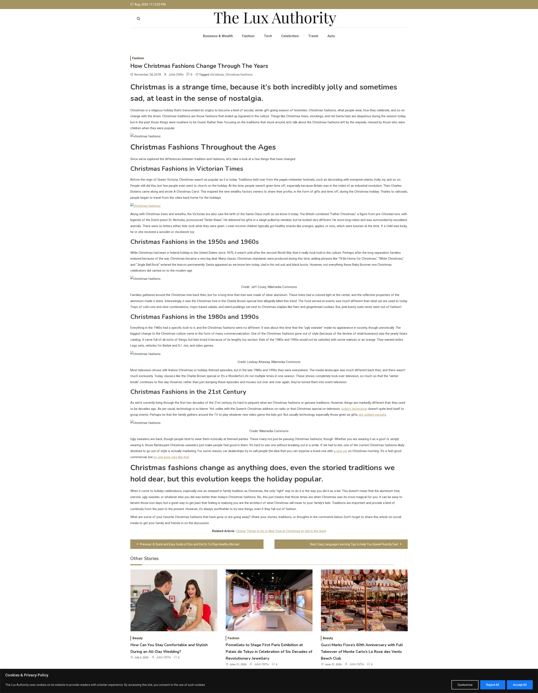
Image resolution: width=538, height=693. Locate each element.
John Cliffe (175, 74)
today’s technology (354, 409)
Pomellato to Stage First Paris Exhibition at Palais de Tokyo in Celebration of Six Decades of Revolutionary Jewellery (269, 651)
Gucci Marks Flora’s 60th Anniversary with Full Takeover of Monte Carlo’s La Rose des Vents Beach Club (362, 651)
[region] (269, 681)
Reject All (492, 684)
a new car (340, 451)
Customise (465, 684)
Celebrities (290, 36)
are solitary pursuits (372, 415)
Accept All (520, 684)
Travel (313, 36)
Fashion (248, 36)
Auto (331, 36)
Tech (268, 36)
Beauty (137, 638)
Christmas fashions (239, 74)
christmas (217, 74)
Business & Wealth (218, 36)
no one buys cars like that (171, 457)
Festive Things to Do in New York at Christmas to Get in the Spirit (281, 531)
